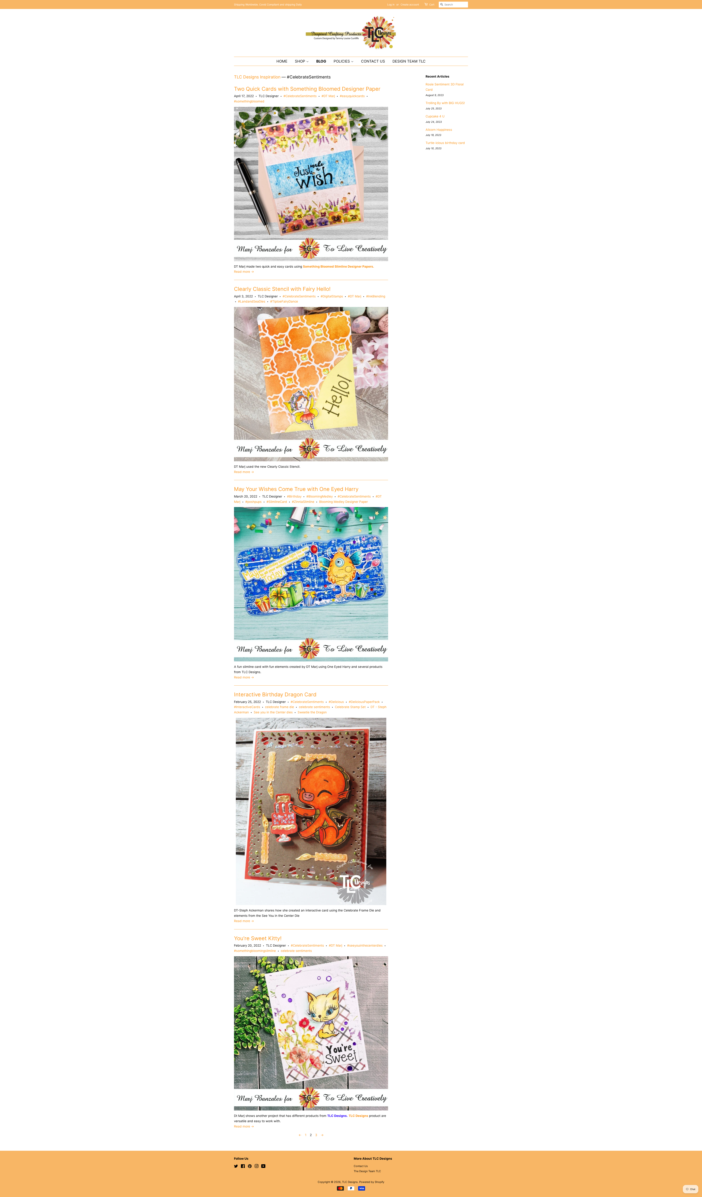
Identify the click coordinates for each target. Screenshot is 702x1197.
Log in (391, 4)
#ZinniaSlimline (303, 502)
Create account (410, 4)
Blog (321, 61)
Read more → (244, 271)
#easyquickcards (352, 96)
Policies (342, 61)
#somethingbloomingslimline (255, 951)
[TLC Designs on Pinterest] (250, 1166)
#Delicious (336, 702)
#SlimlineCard (277, 502)
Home (281, 61)
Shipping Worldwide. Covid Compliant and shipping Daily (268, 4)
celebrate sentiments (314, 707)
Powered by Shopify (371, 1181)
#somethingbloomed (249, 101)
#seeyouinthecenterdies (365, 945)
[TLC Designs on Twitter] (236, 1166)
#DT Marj (328, 96)
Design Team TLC (409, 61)
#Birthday (294, 496)
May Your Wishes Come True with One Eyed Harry (296, 489)
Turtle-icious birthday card (445, 143)
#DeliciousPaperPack (364, 702)
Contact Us (373, 61)
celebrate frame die (279, 707)
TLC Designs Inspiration (257, 77)
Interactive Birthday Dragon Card (275, 694)
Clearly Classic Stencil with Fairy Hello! (282, 289)
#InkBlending (375, 296)
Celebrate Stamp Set (350, 707)
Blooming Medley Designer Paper (343, 502)
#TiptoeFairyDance (284, 301)
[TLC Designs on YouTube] (263, 1166)
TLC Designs (350, 1181)
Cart (431, 4)
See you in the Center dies (273, 712)
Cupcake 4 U (435, 116)
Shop (300, 61)
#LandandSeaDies (251, 301)
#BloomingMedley (319, 496)
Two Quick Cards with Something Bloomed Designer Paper (307, 89)
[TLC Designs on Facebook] (243, 1166)
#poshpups (253, 502)
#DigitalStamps (332, 296)
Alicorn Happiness (439, 130)
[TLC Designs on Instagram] (256, 1166)
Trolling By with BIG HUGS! (445, 103)
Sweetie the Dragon (312, 712)
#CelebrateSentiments (300, 96)
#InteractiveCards (247, 707)
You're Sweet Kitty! (258, 938)
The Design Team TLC (367, 1171)
